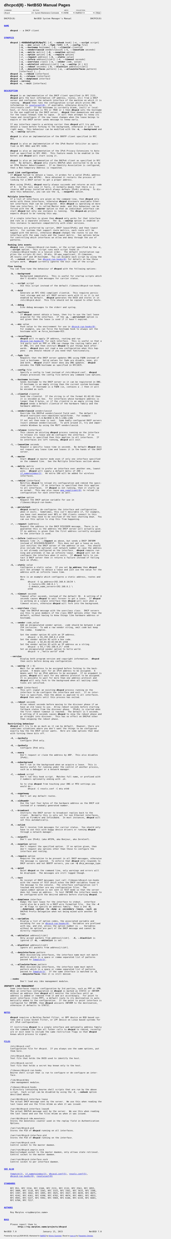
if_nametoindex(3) (31, 473)
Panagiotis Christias (85, 1236)
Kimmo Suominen (55, 1236)
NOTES (7, 1012)
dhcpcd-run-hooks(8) (55, 259)
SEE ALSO (9, 1169)
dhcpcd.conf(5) (58, 1174)
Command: (8, 10)
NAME (6, 26)
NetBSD (43, 1236)
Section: (36, 10)
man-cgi (73, 1236)
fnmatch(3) (39, 959)
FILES (7, 1041)
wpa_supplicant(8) (71, 490)
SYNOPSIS (9, 38)
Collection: (80, 10)
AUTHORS (8, 1207)
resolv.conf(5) (78, 1174)
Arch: (67, 10)
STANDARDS (9, 1183)
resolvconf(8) (37, 105)
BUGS (6, 1219)
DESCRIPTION (11, 91)
